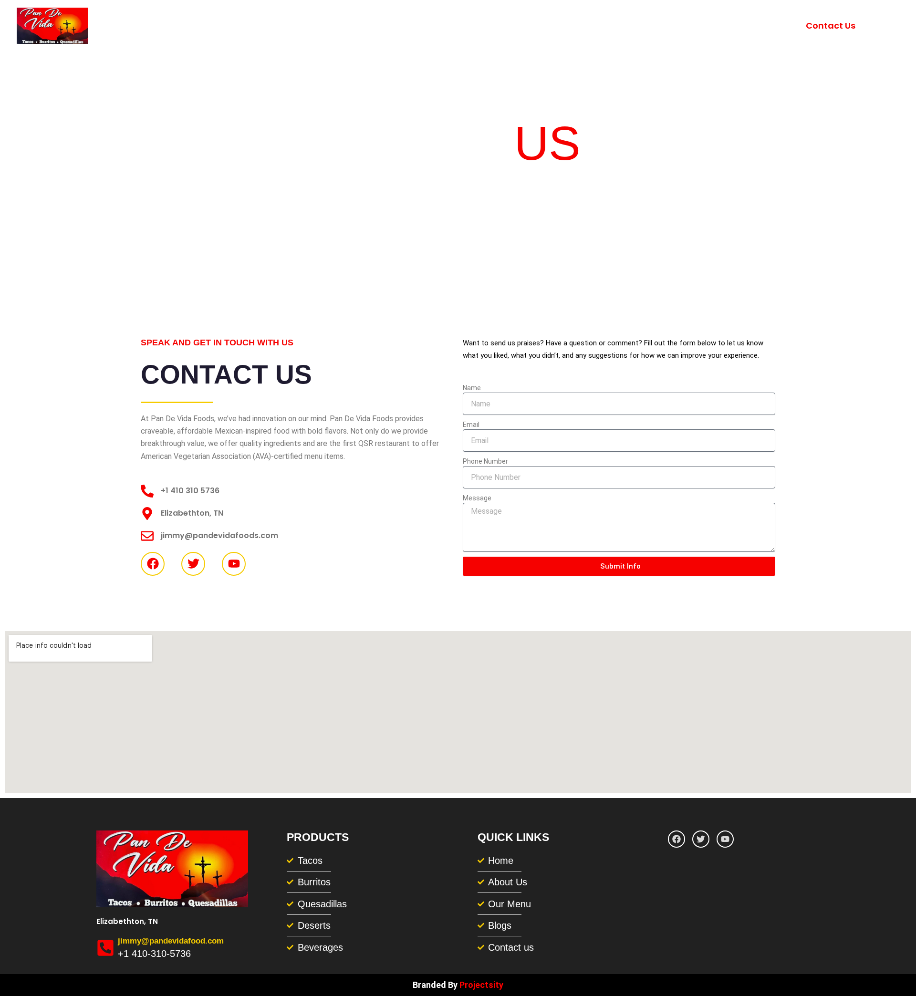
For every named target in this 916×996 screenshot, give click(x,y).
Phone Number (485, 461)
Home (617, 25)
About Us (667, 25)
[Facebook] (879, 26)
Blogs (776, 25)
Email (471, 424)
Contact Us (830, 25)
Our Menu (726, 25)
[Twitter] (894, 26)
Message (477, 498)
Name (472, 388)
